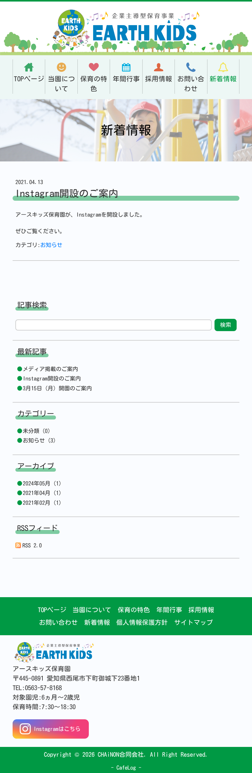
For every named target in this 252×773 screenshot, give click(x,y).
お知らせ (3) (39, 440)
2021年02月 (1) (42, 502)
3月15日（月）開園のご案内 (57, 388)
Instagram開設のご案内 (52, 378)
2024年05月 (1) (42, 483)
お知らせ (51, 245)
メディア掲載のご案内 (50, 369)
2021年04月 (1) (42, 493)
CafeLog (126, 767)
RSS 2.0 (32, 545)
